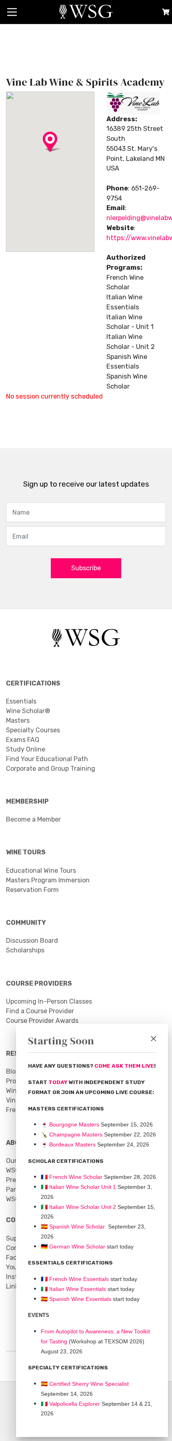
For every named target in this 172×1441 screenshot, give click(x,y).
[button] (50, 151)
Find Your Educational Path (47, 759)
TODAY (58, 1082)
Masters (18, 720)
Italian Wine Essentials (77, 1289)
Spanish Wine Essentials (79, 1299)
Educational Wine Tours (41, 870)
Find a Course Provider (40, 1011)
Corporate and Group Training (50, 768)
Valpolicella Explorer (70, 1404)
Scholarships (25, 950)
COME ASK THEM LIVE (124, 1066)
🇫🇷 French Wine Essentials (75, 1279)
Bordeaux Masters (68, 1144)
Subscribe (86, 568)
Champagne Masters (75, 1134)
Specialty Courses (33, 730)
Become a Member (33, 819)
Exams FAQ (22, 740)
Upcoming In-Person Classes (49, 1001)
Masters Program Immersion (48, 880)
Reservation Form (32, 890)
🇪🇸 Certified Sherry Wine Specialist (85, 1384)
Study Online (25, 749)
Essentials (21, 701)
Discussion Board (32, 940)
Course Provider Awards (42, 1020)
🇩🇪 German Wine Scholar (73, 1246)
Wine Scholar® (28, 711)
